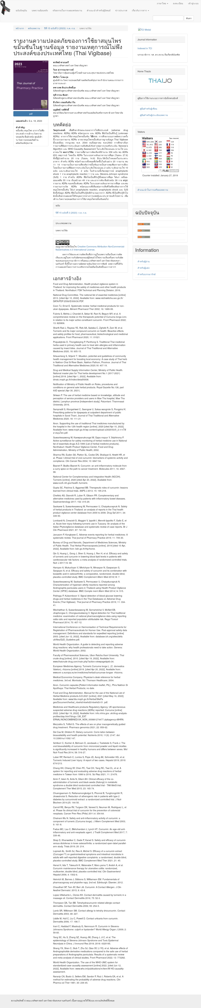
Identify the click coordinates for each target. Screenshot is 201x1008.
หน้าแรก (20, 28)
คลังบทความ (34, 28)
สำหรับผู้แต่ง (143, 267)
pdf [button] (31, 113)
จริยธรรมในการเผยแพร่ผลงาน (67, 10)
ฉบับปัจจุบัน (21, 10)
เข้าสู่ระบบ (193, 3)
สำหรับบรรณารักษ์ (146, 274)
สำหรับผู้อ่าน (144, 261)
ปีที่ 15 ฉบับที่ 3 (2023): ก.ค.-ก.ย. (59, 28)
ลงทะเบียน (178, 3)
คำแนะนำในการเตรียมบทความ (153, 189)
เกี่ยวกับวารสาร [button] (139, 10)
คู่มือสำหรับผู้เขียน (148, 108)
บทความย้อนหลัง (40, 10)
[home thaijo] (160, 80)
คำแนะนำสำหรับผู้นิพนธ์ (99, 10)
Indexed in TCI (145, 48)
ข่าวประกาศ (121, 10)
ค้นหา (189, 18)
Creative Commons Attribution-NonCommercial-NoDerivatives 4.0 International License (90, 248)
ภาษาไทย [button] (162, 3)
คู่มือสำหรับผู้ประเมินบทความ (154, 115)
